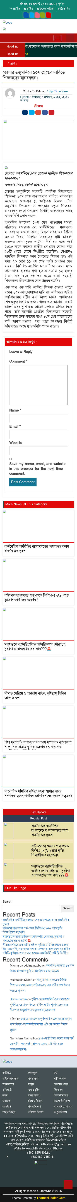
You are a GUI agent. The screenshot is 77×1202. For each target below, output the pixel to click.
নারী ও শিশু (60, 1079)
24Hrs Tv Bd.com (34, 91)
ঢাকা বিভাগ (34, 1095)
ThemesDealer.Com (51, 1198)
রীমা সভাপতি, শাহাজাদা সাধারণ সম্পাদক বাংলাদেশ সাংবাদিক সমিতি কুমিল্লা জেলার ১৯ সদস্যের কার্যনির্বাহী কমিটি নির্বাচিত (38, 747)
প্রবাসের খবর (61, 1084)
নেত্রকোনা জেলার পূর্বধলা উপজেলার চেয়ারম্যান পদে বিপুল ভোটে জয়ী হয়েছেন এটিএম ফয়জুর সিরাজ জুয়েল (41, 1024)
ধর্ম (55, 1073)
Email (15, 426)
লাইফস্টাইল (9, 1112)
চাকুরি (31, 1084)
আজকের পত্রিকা (45, 9)
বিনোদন (58, 1090)
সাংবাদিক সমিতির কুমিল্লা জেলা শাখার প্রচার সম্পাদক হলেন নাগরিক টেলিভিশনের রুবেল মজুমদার (38, 793)
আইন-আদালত (10, 1079)
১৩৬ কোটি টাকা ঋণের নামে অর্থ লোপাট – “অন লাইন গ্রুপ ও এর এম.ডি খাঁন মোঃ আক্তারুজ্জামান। (41, 1044)
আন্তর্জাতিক (8, 1084)
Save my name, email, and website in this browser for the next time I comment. (37, 469)
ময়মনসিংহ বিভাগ (63, 1107)
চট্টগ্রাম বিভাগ (35, 1101)
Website (15, 443)
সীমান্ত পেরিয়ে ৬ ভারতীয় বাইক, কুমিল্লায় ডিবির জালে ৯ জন (35, 695)
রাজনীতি (7, 1107)
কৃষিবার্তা (7, 1090)
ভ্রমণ (5, 1095)
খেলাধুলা (32, 1073)
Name (15, 410)
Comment (18, 361)
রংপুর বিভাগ (60, 1112)
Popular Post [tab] (38, 819)
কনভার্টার (15, 9)
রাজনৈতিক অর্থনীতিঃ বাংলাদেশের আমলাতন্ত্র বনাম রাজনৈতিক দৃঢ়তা (36, 548)
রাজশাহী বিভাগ (62, 1101)
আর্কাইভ (28, 9)
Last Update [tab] (38, 812)
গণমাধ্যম (33, 1079)
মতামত (6, 1101)
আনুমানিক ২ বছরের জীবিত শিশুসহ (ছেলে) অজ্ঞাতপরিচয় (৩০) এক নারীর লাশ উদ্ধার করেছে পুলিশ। (40, 985)
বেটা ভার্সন (64, 9)
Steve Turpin (18, 999)
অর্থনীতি (7, 1073)
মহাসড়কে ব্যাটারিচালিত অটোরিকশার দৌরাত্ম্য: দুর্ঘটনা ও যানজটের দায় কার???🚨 (35, 646)
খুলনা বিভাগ (34, 1107)
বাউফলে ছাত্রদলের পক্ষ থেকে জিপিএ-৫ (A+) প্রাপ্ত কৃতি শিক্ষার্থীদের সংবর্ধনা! (36, 597)
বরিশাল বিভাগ (35, 1112)
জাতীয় (13, 64)
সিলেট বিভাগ (61, 1095)
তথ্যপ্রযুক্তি (33, 1090)
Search (7, 902)
